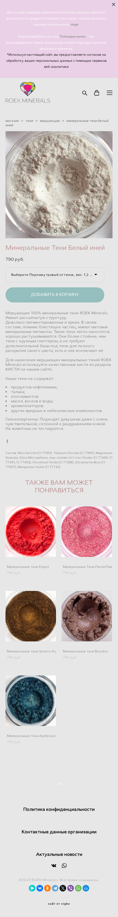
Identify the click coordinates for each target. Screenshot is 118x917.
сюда (74, 24)
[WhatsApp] (78, 888)
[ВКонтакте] (39, 888)
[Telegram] (55, 888)
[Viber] (70, 888)
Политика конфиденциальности (59, 809)
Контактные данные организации (59, 832)
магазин (12, 121)
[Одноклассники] (47, 888)
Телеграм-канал (73, 36)
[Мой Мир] (86, 888)
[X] (63, 888)
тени (29, 121)
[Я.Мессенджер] (32, 888)
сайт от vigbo (59, 903)
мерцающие (50, 121)
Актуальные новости (59, 854)
